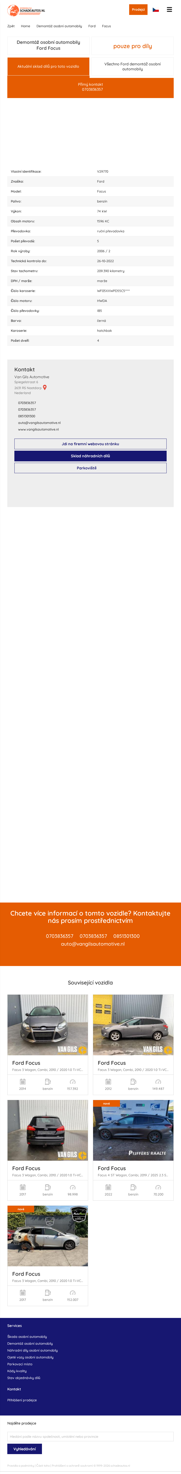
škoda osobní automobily (27, 1337)
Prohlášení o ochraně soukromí (72, 1465)
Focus (106, 26)
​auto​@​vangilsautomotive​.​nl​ (39, 423)
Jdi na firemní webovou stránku (90, 443)
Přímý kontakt (90, 87)
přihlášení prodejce (22, 1400)
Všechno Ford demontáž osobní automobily (132, 66)
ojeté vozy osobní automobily (30, 1357)
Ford (92, 26)
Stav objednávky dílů (23, 1378)
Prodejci (138, 9)
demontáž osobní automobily (59, 26)
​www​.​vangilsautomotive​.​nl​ (38, 429)
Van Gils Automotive (31, 376)
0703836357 (27, 403)
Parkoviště (87, 468)
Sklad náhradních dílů (90, 456)
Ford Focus (26, 1063)
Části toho (43, 1465)
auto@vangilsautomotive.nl (93, 944)
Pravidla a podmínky (20, 1465)
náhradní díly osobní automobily (32, 1350)
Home (25, 26)
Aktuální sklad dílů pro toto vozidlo (48, 66)
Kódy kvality (17, 1371)
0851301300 (26, 416)
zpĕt (11, 26)
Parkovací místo (19, 1364)
